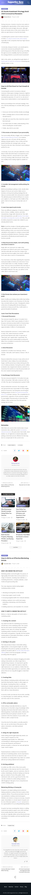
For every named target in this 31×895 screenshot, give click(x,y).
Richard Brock (7, 16)
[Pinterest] (23, 450)
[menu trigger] (3, 2)
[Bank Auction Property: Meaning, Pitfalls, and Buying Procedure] (8, 528)
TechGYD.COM (7, 854)
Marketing (11, 825)
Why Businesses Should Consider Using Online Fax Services (6, 512)
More (4, 531)
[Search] (28, 2)
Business (4, 8)
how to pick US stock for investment (11, 61)
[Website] (25, 861)
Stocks (21, 445)
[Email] (27, 450)
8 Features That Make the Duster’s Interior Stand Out (23, 537)
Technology (21, 505)
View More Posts (15, 465)
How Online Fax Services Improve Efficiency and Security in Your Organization (21, 513)
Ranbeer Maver (8, 888)
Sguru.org (14, 854)
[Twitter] (19, 450)
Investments (11, 445)
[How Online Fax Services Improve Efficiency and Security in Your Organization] (23, 502)
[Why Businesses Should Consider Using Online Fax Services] (8, 502)
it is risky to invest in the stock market (16, 38)
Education (5, 880)
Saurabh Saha (7, 563)
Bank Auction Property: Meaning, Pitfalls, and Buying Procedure (7, 538)
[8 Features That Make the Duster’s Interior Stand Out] (23, 528)
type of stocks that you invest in (10, 137)
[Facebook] (14, 450)
